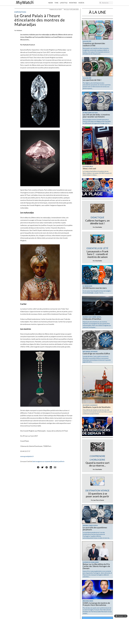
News (50, 3)
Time (56, 3)
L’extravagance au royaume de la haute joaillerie (48, 461)
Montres (73, 3)
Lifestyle (63, 3)
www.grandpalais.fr (27, 456)
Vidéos (81, 3)
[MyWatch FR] (25, 3)
